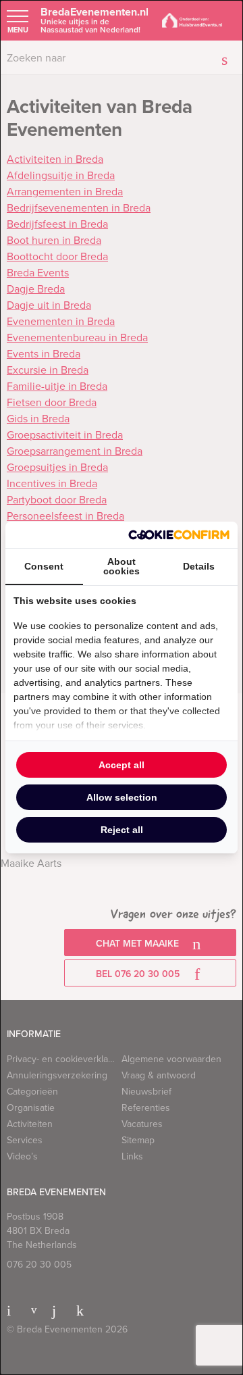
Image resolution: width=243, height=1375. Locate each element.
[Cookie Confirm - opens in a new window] (179, 535)
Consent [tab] (43, 566)
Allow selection (121, 797)
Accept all (121, 764)
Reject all (122, 829)
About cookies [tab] (121, 566)
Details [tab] (199, 566)
